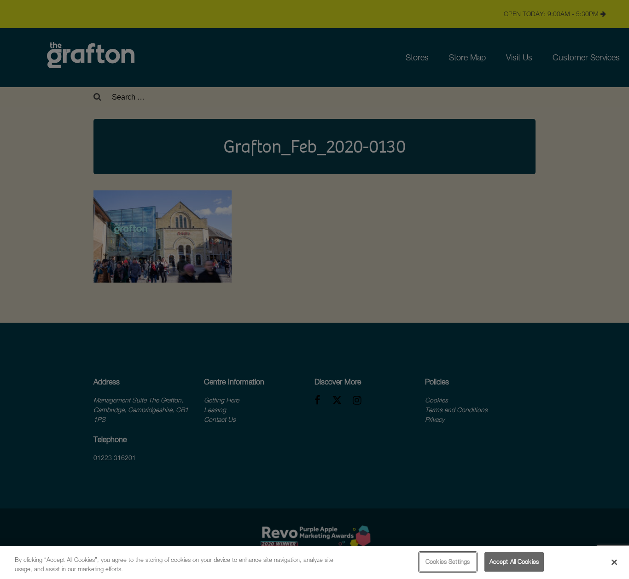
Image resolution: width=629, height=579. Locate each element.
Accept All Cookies (514, 561)
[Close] (614, 562)
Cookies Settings (447, 561)
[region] (314, 562)
